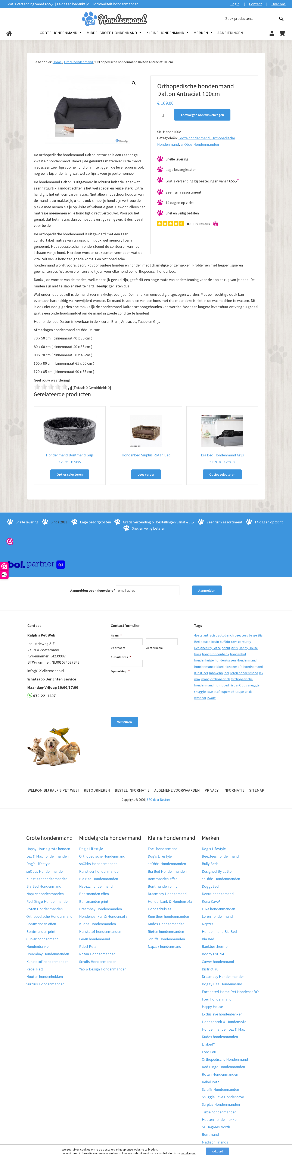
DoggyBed (210, 886)
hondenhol (238, 654)
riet (232, 685)
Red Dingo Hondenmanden (47, 901)
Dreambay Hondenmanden (47, 953)
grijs (234, 648)
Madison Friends (215, 1142)
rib (216, 685)
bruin (215, 641)
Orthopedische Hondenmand (49, 916)
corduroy (244, 641)
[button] (134, 83)
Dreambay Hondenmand (167, 893)
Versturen (124, 722)
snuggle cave (203, 691)
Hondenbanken (38, 946)
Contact (255, 3)
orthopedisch (220, 679)
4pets (198, 635)
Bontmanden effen (41, 923)
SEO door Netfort (158, 800)
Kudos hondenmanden (220, 1036)
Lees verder (146, 474)
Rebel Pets (87, 946)
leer (226, 673)
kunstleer (201, 673)
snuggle (254, 685)
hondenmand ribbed (209, 666)
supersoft (227, 691)
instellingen (188, 1153)
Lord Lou (209, 1051)
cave (234, 641)
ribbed (224, 685)
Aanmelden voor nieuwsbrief (92, 590)
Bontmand (210, 1134)
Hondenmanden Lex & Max (223, 1029)
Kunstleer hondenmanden (47, 878)
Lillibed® (208, 1044)
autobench (226, 635)
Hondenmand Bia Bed (219, 931)
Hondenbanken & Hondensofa (103, 916)
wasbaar (200, 698)
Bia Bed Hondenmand (43, 886)
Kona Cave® (211, 901)
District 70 (210, 969)
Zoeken (281, 18)
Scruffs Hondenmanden (97, 961)
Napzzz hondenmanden (45, 893)
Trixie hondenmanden (219, 1112)
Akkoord (217, 1151)
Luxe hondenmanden (218, 908)
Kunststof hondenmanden (47, 961)
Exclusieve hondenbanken (222, 1014)
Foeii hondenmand (162, 848)
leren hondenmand (244, 673)
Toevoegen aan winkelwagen (202, 115)
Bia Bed (208, 939)
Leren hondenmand (94, 939)
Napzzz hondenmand (96, 886)
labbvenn (216, 673)
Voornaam (118, 648)
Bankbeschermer (215, 946)
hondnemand (253, 666)
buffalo (225, 641)
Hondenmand (247, 660)
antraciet (210, 635)
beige (253, 635)
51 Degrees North (216, 1126)
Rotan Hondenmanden (44, 908)
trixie (248, 691)
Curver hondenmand (42, 939)
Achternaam (154, 648)
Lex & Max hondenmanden (47, 856)
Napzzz (207, 923)
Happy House (248, 648)
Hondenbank (219, 654)
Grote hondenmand (78, 62)
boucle (205, 641)
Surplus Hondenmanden (45, 984)
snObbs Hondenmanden (200, 144)
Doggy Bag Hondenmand (222, 984)
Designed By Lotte (207, 648)
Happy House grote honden (48, 848)
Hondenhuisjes (159, 908)
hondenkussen (225, 660)
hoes (197, 654)
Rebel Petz (35, 969)
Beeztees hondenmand (220, 856)
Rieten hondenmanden (166, 931)
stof (217, 691)
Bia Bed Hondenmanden (98, 878)
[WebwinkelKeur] (9, 541)
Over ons (278, 3)
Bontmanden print (41, 931)
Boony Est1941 (214, 953)
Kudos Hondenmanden (97, 923)
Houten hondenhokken (44, 976)
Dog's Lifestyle (38, 863)
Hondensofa (233, 666)
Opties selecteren (70, 474)
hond (205, 654)
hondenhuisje (204, 660)
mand (205, 679)
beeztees (241, 635)
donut (226, 648)
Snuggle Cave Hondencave (223, 1096)
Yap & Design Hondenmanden (102, 969)
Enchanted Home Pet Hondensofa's (231, 991)
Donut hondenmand (218, 893)
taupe (239, 691)
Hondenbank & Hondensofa (170, 901)
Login (234, 3)
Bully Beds (210, 863)
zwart (211, 698)
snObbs (241, 685)
